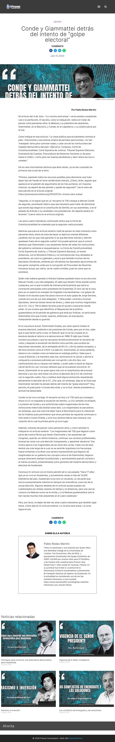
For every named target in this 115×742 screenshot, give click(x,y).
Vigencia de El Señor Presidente (74, 660)
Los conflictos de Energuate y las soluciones (80, 710)
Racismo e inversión (10, 710)
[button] (99, 6)
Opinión (57, 21)
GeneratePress (76, 738)
